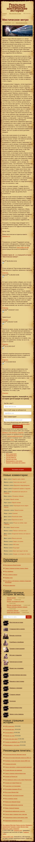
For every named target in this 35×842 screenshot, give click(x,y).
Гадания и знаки (15, 827)
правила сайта (24, 424)
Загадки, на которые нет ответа (15, 462)
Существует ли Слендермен (13, 786)
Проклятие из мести (17, 519)
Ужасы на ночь (20, 825)
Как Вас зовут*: (9, 403)
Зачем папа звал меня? (19, 482)
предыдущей (11, 436)
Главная (4, 13)
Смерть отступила (18, 541)
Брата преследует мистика (20, 551)
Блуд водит (16, 547)
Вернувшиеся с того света (14, 461)
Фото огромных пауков (11, 798)
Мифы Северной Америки (12, 808)
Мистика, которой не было (14, 605)
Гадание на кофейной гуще (12, 742)
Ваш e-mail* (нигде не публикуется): (15, 410)
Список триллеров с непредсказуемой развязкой (18, 767)
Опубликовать (17, 426)
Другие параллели (10, 585)
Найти (28, 617)
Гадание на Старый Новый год (13, 783)
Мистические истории (15, 13)
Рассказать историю (18, 469)
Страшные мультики (10, 764)
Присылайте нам (8, 836)
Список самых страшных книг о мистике (16, 814)
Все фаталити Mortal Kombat (13, 565)
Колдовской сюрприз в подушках (21, 488)
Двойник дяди (9, 577)
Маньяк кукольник (17, 538)
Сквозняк (15, 513)
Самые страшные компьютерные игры (15, 773)
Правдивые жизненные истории (13, 820)
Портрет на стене (11, 459)
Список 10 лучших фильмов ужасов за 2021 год (18, 757)
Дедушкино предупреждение (22, 485)
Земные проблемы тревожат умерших (17, 607)
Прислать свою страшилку (11, 828)
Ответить (5, 273)
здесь (12, 439)
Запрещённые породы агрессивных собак (16, 817)
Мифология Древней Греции (12, 801)
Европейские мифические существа (15, 811)
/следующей (19, 436)
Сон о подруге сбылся (11, 574)
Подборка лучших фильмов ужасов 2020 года (17, 760)
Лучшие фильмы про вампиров (13, 770)
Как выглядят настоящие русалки (14, 795)
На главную (6, 825)
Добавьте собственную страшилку (13, 432)
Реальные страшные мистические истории (17, 7)
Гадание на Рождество (11, 776)
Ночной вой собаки (17, 516)
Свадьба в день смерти (18, 479)
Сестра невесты (11, 457)
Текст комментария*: (10, 416)
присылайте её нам (23, 247)
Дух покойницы (9, 571)
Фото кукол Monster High (11, 792)
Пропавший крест (11, 455)
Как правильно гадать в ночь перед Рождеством (18, 779)
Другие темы (24, 827)
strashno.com (18, 830)
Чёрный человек (14, 499)
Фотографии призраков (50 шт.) (13, 789)
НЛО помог (16, 544)
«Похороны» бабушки (18, 496)
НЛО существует (11, 454)
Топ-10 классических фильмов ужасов (15, 754)
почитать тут (6, 236)
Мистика (13, 825)
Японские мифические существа (14, 805)
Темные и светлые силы (19, 530)
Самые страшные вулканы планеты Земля (16, 568)
